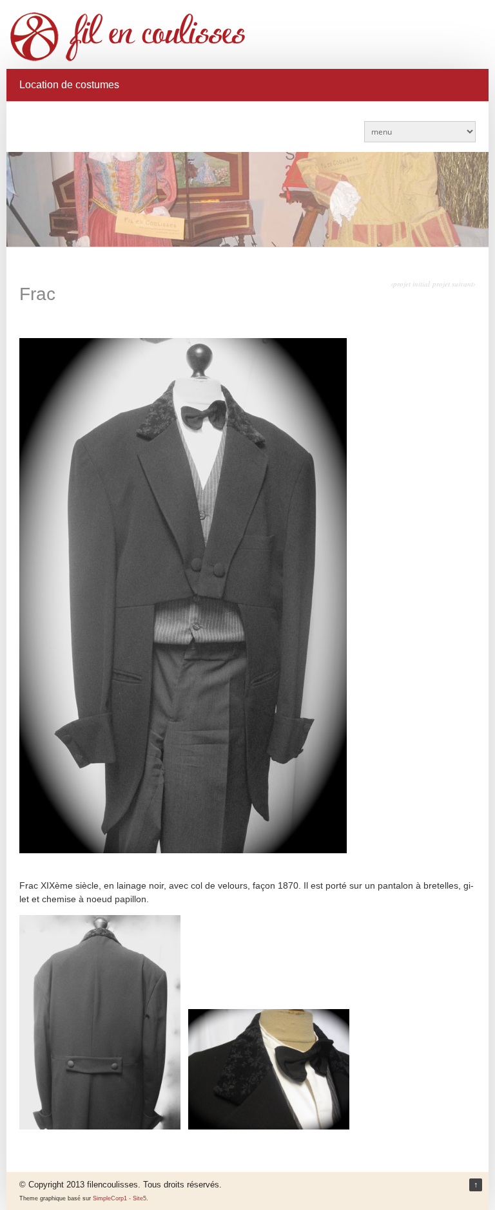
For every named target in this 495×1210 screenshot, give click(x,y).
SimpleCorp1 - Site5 (119, 1198)
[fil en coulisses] (248, 36)
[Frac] (183, 850)
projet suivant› (454, 283)
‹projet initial (410, 283)
